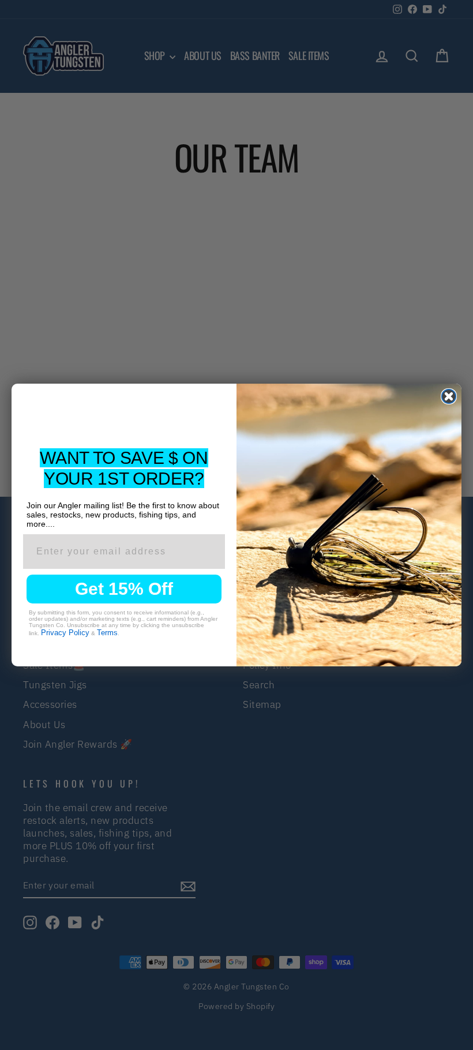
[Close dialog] (449, 396)
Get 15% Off (124, 588)
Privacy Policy (65, 632)
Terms (107, 632)
